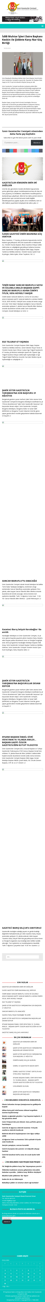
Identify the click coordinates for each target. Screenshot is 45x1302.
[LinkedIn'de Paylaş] (11, 151)
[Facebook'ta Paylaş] (4, 151)
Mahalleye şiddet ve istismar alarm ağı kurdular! (20, 1183)
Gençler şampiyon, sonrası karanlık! (15, 1145)
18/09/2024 (7, 48)
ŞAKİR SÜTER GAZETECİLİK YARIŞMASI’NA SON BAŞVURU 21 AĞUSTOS (19, 393)
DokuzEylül (35, 1100)
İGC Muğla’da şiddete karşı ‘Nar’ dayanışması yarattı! (22, 1166)
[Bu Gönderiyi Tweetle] (7, 151)
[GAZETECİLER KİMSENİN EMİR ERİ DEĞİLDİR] (22, 168)
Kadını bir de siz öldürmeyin (12, 1179)
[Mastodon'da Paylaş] (30, 151)
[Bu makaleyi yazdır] (22, 151)
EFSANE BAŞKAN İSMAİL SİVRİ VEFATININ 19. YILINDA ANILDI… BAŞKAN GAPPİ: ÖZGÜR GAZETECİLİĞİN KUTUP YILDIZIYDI (20, 740)
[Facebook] (13, 30)
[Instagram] (17, 30)
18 (16, 1277)
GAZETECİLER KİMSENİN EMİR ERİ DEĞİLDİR (19, 184)
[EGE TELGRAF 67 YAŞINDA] (22, 327)
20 (28, 1277)
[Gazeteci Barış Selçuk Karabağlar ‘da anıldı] (22, 615)
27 (28, 1280)
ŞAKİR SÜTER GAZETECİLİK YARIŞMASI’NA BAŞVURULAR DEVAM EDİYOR (21, 683)
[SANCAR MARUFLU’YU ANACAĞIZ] (22, 499)
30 (5, 1283)
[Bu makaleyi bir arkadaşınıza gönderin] (19, 151)
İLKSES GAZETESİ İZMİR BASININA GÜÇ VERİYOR (22, 235)
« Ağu (4, 1286)
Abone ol (36, 142)
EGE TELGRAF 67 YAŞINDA (15, 341)
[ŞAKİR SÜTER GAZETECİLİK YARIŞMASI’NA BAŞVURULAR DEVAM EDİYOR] (22, 666)
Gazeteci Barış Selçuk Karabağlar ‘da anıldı (21, 630)
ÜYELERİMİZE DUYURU (21, 1086)
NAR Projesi (35, 1162)
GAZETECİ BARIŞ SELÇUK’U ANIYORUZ (21, 927)
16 (5, 1277)
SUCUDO (17, 1300)
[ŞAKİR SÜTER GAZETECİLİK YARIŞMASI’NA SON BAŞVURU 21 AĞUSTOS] (22, 376)
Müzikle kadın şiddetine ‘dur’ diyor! (15, 1176)
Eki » (7, 1286)
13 (28, 1274)
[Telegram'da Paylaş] (33, 151)
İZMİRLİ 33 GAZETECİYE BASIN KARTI (26, 1066)
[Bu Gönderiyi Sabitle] (15, 151)
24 (11, 1280)
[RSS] (31, 30)
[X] (20, 30)
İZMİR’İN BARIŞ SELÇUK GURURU (24, 1060)
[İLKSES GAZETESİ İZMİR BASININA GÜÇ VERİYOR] (22, 219)
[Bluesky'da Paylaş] (37, 151)
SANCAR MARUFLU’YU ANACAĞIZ (19, 580)
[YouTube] (24, 30)
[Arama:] (22, 957)
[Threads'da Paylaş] (41, 151)
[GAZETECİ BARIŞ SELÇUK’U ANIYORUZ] (22, 847)
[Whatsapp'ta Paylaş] (26, 151)
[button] (42, 26)
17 (11, 1277)
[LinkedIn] (28, 30)
